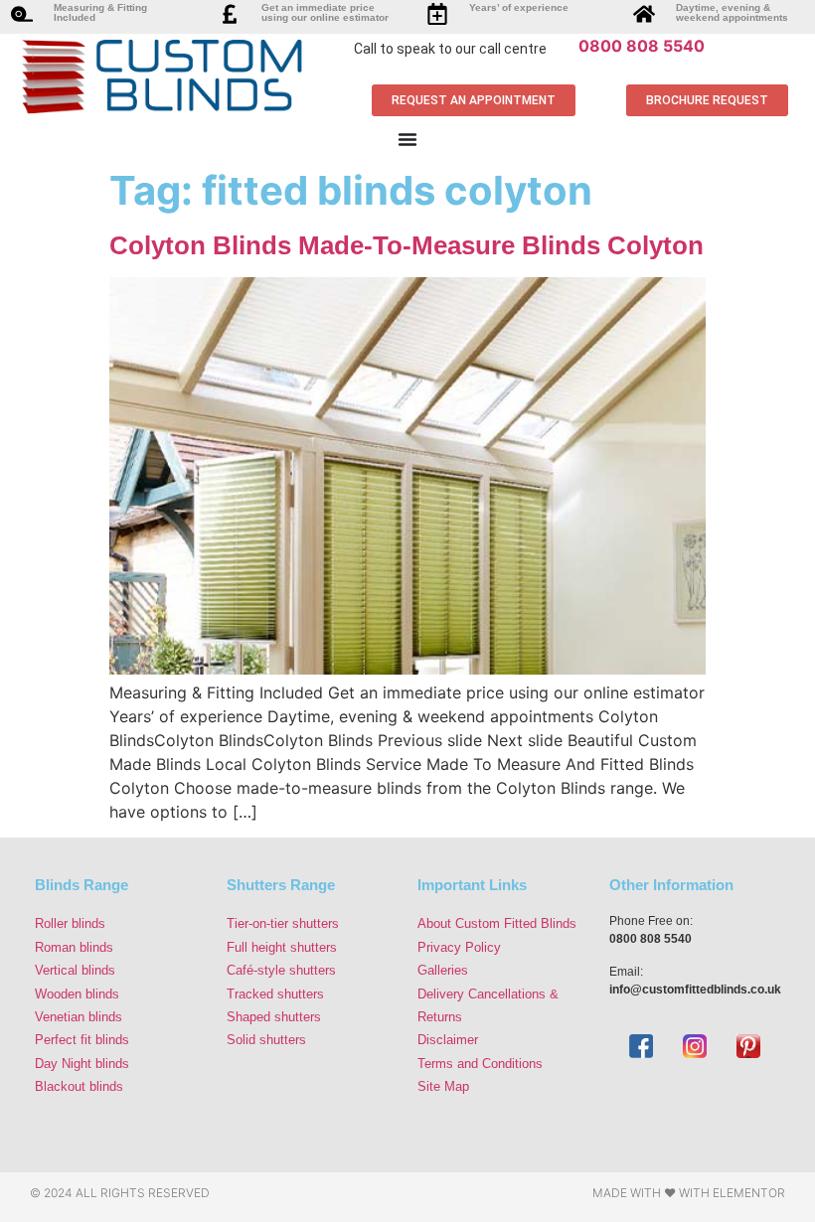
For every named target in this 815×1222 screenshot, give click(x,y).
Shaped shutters (274, 1016)
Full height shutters (282, 947)
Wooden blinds (77, 994)
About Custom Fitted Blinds (496, 923)
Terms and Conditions (480, 1063)
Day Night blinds (82, 1063)
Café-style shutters (281, 970)
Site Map (443, 1086)
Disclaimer (447, 1039)
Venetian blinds (78, 1016)
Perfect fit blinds (82, 1039)
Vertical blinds (75, 970)
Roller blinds (70, 923)
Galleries (442, 970)
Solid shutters (266, 1039)
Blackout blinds (79, 1086)
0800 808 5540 (641, 46)
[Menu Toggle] (407, 139)
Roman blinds (74, 947)
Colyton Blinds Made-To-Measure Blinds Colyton (406, 245)
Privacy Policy (459, 947)
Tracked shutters (275, 994)
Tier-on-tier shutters (283, 923)
